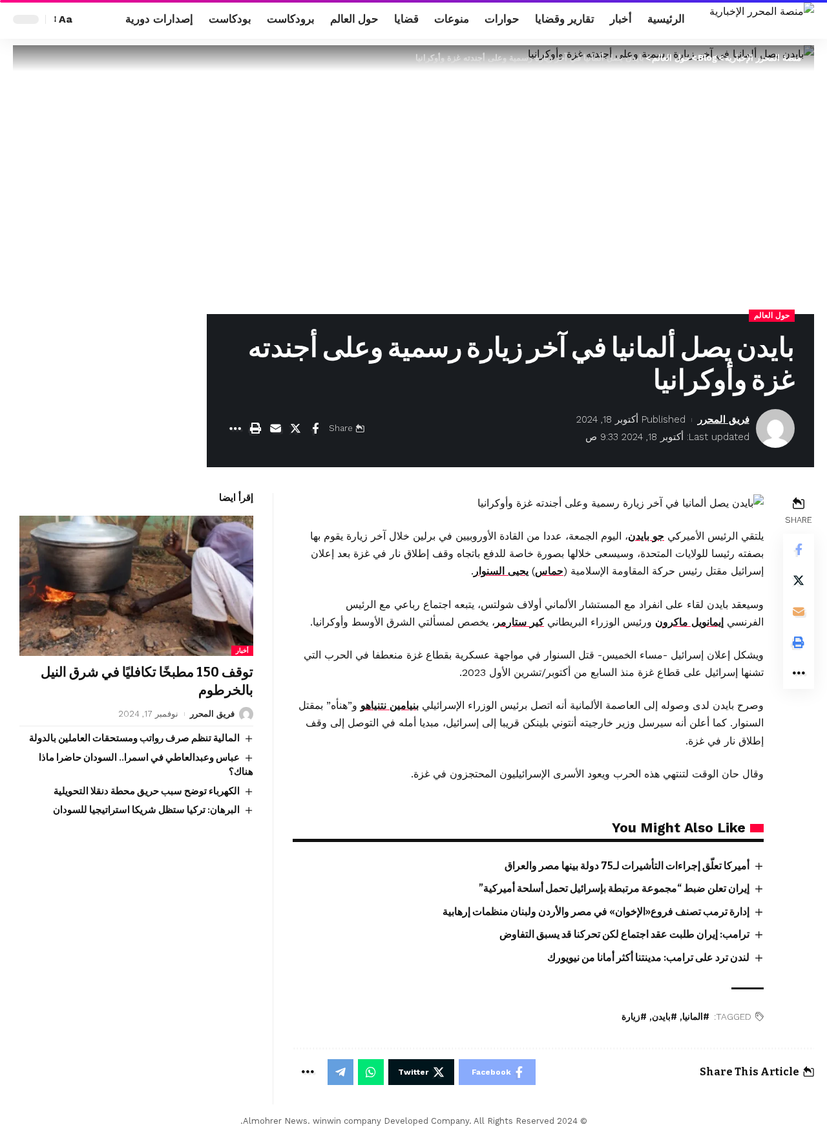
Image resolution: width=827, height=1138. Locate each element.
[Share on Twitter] (295, 428)
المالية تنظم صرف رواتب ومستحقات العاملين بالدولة (134, 738)
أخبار (242, 651)
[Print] (255, 428)
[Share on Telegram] (340, 1072)
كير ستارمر (519, 622)
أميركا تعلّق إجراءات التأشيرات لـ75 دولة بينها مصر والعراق (627, 865)
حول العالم (772, 315)
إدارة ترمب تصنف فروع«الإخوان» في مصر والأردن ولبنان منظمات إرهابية (596, 911)
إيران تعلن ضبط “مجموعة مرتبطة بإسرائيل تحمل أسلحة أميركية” (614, 888)
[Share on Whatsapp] (371, 1072)
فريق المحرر (723, 419)
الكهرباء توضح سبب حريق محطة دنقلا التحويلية (147, 791)
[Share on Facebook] (315, 428)
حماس (549, 571)
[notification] (107, 19)
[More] (235, 428)
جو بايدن (646, 536)
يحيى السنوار (501, 571)
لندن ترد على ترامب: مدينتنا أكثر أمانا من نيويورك (648, 957)
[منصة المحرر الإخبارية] (761, 19)
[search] (88, 19)
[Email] (275, 428)
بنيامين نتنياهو (390, 705)
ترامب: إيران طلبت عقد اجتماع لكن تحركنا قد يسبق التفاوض (624, 934)
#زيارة (634, 1016)
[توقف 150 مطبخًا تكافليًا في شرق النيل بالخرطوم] (136, 586)
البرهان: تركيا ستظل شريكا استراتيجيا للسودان (146, 810)
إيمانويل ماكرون (689, 622)
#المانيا (695, 1016)
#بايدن (664, 1016)
